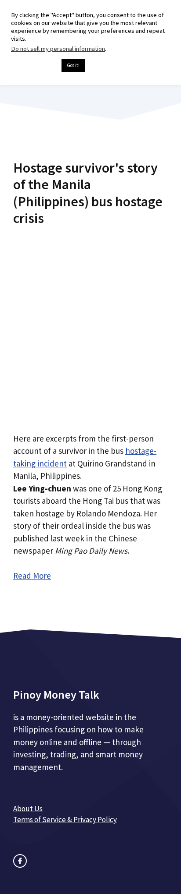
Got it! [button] (73, 65)
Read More (32, 575)
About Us (28, 808)
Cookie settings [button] (34, 66)
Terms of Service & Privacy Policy (65, 819)
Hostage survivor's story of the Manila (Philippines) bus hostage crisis (88, 193)
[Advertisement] (90, 326)
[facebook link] (20, 861)
